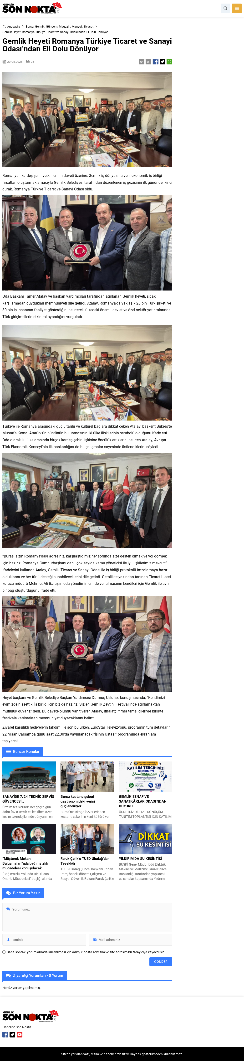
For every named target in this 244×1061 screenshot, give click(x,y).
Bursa (30, 26)
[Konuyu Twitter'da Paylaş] (162, 61)
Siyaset (88, 26)
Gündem (51, 26)
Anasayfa (13, 26)
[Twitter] (12, 1034)
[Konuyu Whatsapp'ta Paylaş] (169, 61)
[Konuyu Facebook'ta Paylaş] (155, 61)
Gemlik (40, 26)
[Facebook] (5, 1034)
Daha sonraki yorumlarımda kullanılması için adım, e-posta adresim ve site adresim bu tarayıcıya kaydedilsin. (86, 952)
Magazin (64, 26)
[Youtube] (19, 1034)
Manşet (77, 26)
